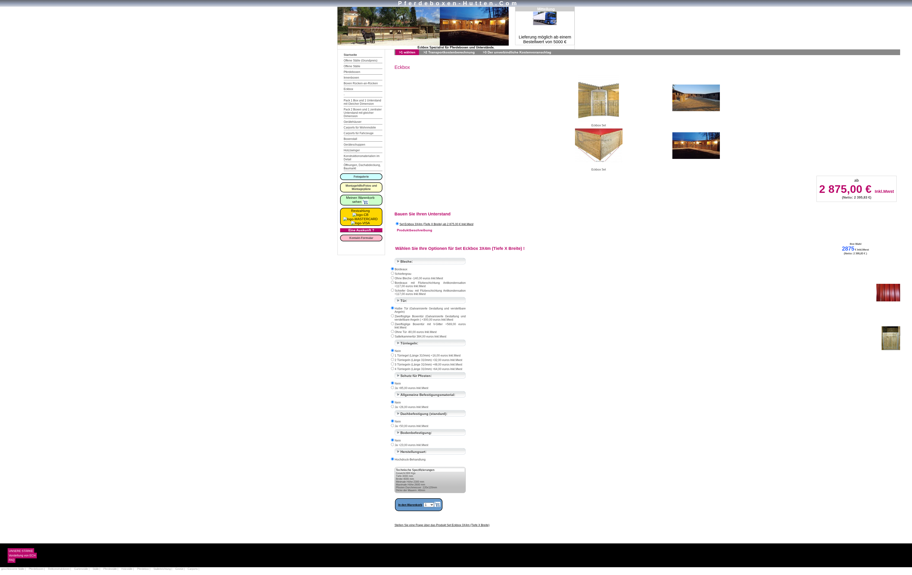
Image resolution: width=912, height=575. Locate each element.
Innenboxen (351, 77)
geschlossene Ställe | (13, 568)
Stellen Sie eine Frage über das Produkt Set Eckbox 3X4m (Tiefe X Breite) (441, 525)
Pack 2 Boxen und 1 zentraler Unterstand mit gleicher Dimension (363, 113)
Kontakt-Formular (361, 238)
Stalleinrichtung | (163, 568)
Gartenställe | (82, 568)
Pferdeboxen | (37, 568)
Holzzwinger (352, 150)
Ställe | (97, 568)
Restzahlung (360, 211)
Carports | (193, 568)
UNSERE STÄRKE (21, 551)
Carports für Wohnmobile (360, 127)
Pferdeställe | (111, 568)
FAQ (11, 560)
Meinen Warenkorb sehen (360, 200)
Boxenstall (350, 139)
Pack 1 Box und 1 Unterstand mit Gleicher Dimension (362, 102)
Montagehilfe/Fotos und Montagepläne (361, 187)
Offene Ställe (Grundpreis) (360, 60)
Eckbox (348, 89)
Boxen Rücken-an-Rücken (361, 83)
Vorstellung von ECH (22, 555)
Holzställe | (128, 568)
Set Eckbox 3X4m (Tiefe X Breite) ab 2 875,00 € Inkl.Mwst (436, 224)
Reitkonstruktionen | (60, 568)
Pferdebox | (144, 568)
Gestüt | (180, 568)
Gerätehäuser (352, 122)
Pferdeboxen (352, 72)
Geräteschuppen (354, 144)
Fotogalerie (361, 176)
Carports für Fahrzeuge (359, 133)
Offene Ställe (352, 66)
